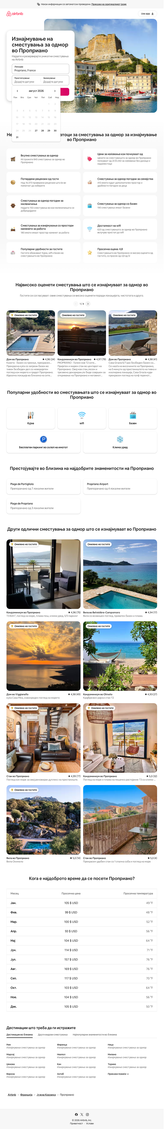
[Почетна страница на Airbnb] (14, 13)
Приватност (76, 1123)
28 (42, 130)
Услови (90, 1123)
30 (55, 130)
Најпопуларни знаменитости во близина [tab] (95, 1034)
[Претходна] (75, 303)
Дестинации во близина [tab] (19, 1034)
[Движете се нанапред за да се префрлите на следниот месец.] (55, 91)
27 (36, 130)
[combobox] (40, 70)
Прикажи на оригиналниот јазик (109, 4)
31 (17, 137)
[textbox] (26, 82)
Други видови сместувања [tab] (53, 1034)
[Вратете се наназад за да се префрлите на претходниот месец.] (17, 91)
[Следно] (87, 303)
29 (48, 130)
